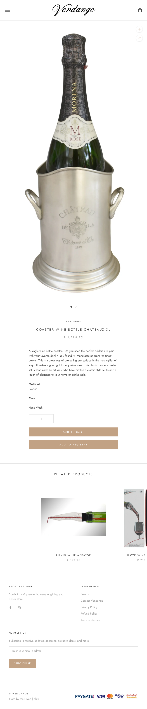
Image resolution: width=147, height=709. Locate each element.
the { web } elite (29, 699)
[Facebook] (10, 607)
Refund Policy (89, 613)
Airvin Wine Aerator (73, 555)
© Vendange (19, 693)
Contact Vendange (92, 601)
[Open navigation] (7, 10)
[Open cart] (140, 10)
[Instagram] (19, 607)
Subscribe (22, 663)
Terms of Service (90, 620)
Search (85, 594)
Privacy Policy (89, 607)
